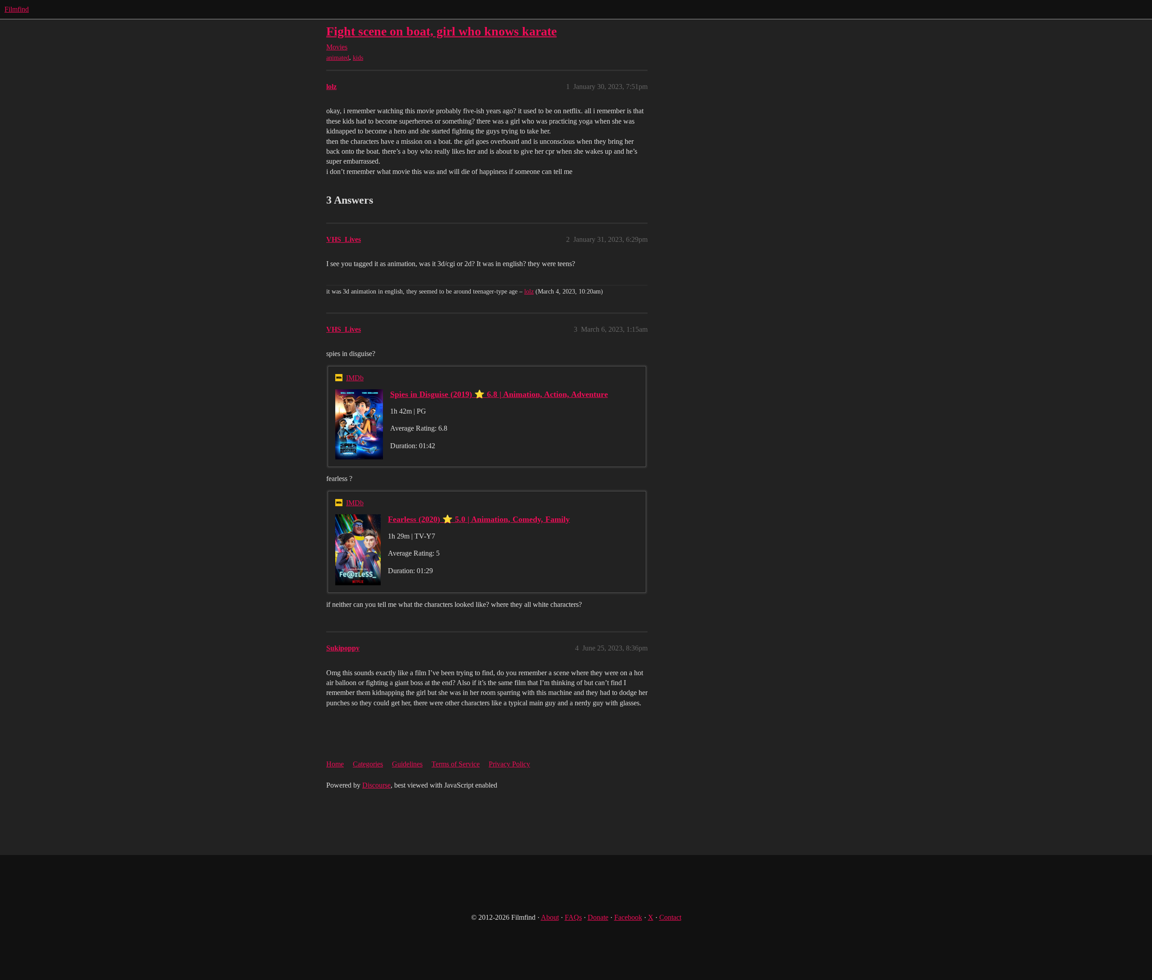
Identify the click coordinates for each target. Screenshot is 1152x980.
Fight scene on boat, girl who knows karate (441, 31)
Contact (670, 917)
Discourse (376, 785)
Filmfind (16, 9)
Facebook (628, 917)
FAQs (573, 917)
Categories (368, 764)
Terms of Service (456, 764)
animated (337, 57)
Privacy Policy (509, 764)
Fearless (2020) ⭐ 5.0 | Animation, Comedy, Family (479, 519)
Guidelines (407, 764)
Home (335, 764)
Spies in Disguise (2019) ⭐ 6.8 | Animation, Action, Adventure (499, 394)
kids (358, 57)
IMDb (355, 378)
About (550, 917)
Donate (598, 917)
